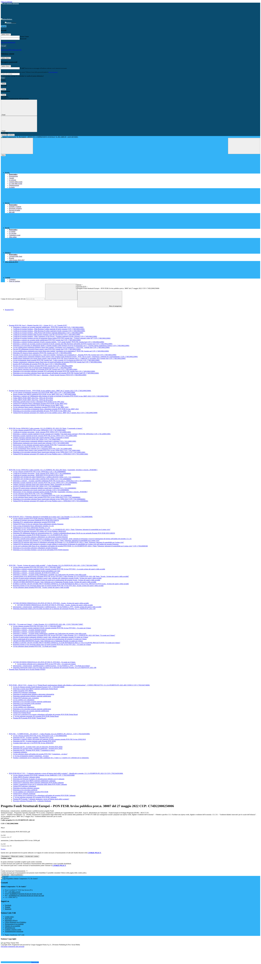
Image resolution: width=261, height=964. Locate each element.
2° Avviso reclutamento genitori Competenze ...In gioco (31, 756)
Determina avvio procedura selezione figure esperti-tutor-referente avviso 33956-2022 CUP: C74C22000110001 (49, 452)
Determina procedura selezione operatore (26, 788)
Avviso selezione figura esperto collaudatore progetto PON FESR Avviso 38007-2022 (40, 407)
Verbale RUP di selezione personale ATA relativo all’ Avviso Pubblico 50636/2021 (39, 531)
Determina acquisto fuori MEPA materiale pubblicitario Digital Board (35, 689)
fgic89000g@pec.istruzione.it (26, 895)
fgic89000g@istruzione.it (25, 894)
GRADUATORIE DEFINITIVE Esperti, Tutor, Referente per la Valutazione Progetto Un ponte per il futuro (48, 641)
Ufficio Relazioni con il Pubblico (15, 922)
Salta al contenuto (6, 2)
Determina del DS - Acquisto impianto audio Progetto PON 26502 (34, 741)
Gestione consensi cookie (13, 929)
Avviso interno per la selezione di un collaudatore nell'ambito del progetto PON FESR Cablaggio (44, 795)
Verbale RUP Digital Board (22, 705)
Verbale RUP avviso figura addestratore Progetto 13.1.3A (31, 528)
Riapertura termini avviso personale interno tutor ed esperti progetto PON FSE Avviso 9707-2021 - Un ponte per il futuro (52, 644)
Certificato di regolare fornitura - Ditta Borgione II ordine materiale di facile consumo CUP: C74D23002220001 (49, 331)
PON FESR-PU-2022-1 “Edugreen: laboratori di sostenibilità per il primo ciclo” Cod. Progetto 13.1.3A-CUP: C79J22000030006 (51, 517)
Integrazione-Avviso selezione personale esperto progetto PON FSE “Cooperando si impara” (43, 445)
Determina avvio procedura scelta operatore (27, 703)
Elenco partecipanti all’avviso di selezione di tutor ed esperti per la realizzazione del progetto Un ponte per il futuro (50, 639)
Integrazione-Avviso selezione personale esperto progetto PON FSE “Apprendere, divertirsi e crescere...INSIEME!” (50, 492)
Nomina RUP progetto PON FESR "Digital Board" (29, 718)
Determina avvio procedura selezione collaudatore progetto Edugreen (35, 548)
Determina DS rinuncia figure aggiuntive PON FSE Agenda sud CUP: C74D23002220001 (42, 353)
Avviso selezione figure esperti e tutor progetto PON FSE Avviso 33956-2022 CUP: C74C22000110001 (46, 450)
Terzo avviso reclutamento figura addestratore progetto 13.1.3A (33, 526)
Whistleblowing (10, 928)
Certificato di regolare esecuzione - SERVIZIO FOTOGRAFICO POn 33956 (38, 475)
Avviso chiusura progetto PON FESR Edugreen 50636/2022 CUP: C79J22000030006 (41, 518)
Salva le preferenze (16, 875)
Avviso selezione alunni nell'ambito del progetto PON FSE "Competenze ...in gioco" (40, 754)
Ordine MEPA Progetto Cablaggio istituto (26, 777)
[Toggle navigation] (17, 146)
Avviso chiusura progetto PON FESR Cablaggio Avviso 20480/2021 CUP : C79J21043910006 (44, 775)
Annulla (4, 135)
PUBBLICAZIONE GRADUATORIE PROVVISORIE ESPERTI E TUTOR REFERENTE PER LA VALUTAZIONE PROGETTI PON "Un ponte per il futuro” (66, 643)
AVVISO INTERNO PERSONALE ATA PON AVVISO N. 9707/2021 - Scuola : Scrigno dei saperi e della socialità (51, 603)
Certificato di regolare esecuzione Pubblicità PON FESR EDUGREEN (36, 520)
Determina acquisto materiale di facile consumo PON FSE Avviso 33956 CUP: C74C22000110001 (45, 436)
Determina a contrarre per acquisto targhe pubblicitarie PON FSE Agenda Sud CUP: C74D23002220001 (47, 340)
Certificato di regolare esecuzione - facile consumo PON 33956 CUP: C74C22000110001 (42, 432)
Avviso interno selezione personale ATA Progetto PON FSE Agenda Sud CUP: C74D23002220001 (45, 369)
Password (23, 39)
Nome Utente (24, 36)
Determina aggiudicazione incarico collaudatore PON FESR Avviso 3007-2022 (38, 402)
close (3, 155)
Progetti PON (81, 286)
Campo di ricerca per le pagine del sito (13, 299)
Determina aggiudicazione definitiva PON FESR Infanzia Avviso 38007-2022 (38, 405)
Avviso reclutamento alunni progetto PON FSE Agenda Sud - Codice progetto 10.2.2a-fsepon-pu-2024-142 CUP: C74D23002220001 (56, 360)
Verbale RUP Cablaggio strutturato (24, 793)
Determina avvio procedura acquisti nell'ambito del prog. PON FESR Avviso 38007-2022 (42, 411)
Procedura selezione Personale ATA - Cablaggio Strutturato (32, 801)
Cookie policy (9, 917)
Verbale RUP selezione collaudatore (24, 692)
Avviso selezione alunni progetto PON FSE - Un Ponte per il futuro (34, 646)
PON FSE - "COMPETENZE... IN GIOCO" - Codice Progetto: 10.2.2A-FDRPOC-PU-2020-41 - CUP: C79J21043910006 (49, 734)
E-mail (22, 68)
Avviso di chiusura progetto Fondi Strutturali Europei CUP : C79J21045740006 (38, 687)
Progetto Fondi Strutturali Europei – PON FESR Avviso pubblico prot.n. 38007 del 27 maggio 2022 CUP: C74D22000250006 (50, 391)
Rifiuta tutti (17, 856)
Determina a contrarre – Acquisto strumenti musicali (29, 630)
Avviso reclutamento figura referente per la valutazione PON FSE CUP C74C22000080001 (42, 495)
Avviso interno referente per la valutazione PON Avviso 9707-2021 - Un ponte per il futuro (46, 664)
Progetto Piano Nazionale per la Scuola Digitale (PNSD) (27, 669)
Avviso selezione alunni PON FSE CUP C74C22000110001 (32, 447)
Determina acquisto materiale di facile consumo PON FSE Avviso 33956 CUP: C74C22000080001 (45, 482)
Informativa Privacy (11, 920)
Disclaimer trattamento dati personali (12, 946)
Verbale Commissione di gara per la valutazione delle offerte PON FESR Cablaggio (40, 784)
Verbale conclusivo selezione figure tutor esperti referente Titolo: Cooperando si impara (41, 437)
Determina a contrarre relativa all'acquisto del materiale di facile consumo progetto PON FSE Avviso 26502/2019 (49, 739)
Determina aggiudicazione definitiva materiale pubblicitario (32, 696)
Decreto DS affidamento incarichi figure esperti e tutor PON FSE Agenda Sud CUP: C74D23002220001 (47, 349)
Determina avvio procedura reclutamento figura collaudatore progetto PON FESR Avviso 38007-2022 (46, 409)
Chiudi (3, 83)
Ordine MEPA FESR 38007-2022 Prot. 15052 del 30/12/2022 (33, 398)
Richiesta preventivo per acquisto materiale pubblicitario (31, 711)
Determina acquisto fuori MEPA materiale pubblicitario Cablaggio (34, 781)
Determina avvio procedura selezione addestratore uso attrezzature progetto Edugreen (40, 537)
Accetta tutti (31, 856)
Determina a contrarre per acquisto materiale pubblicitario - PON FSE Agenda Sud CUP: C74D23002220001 (48, 327)
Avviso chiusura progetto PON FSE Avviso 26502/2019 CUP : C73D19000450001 (40, 736)
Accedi (4, 26)
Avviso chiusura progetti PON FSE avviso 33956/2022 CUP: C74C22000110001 (39, 430)
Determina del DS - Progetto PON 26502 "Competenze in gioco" (34, 750)
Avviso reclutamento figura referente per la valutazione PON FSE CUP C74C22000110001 (42, 448)
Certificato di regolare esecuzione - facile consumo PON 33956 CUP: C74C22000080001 (42, 473)
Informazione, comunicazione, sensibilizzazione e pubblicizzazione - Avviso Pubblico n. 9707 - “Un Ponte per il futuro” (51, 666)
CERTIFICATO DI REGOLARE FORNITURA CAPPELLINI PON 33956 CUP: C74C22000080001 (46, 477)
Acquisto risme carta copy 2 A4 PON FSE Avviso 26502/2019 (33, 743)
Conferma (11, 135)
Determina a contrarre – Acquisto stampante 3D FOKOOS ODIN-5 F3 (36, 573)
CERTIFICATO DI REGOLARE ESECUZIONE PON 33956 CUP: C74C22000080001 (42, 479)
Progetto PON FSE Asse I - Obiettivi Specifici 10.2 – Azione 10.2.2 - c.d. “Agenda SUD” (38, 325)
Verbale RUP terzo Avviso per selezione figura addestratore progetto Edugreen (38, 524)
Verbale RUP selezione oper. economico (26, 698)
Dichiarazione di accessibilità (14, 924)
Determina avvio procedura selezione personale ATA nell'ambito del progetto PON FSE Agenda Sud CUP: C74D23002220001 (54, 371)
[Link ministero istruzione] (10, 3)
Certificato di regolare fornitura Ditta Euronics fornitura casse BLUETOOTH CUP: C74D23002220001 (46, 334)
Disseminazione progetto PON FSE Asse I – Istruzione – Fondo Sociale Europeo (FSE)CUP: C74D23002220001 (49, 375)
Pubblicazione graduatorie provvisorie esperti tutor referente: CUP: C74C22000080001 (41, 490)
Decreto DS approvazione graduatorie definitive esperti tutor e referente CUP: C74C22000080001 (44, 488)
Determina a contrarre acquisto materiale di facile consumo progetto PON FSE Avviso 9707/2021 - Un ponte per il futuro (52, 628)
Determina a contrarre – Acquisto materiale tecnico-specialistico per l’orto (36, 571)
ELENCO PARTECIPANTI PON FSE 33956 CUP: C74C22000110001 (36, 439)
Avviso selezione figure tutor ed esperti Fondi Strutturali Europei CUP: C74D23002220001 (42, 367)
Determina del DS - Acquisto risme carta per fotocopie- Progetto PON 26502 (37, 747)
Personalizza (5, 856)
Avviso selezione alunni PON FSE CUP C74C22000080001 (32, 493)
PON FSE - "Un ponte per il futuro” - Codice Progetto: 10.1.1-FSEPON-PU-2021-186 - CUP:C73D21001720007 (46, 624)
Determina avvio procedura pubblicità (25, 790)
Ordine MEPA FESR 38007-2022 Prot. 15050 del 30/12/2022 (33, 400)
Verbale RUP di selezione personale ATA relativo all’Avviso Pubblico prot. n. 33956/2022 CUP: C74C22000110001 (50, 454)
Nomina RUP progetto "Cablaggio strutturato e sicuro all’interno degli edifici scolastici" (41, 799)
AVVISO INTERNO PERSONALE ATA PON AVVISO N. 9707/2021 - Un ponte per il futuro (44, 662)
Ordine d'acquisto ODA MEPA (23, 690)
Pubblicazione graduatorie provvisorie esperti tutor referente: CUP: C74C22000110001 (41, 443)
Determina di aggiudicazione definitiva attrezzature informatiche (33, 694)
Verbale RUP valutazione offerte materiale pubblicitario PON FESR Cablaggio (38, 782)
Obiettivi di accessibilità (12, 926)
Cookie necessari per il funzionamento (13, 871)
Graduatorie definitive (20, 752)
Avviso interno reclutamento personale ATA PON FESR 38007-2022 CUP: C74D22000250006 (44, 392)
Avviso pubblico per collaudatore (23, 700)
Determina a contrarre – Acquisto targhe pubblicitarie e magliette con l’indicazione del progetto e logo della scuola (49, 574)
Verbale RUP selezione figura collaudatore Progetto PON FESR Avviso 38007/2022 (40, 403)
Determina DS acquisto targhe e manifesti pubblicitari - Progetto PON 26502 (37, 748)
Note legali (8, 918)
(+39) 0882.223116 (14, 892)
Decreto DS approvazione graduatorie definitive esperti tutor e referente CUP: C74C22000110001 (44, 441)
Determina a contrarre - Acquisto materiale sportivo (29, 632)
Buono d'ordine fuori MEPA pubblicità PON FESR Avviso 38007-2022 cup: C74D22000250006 (44, 394)
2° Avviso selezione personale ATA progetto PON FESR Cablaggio (34, 797)
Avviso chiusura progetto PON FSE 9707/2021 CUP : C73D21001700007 (37, 626)
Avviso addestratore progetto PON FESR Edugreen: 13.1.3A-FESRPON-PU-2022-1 (40, 535)
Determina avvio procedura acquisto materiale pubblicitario (32, 701)
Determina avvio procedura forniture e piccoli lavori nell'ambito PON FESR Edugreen (41, 550)
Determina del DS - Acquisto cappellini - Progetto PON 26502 (33, 737)
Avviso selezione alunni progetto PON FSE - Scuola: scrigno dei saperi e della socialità (41, 587)
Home (79, 285)
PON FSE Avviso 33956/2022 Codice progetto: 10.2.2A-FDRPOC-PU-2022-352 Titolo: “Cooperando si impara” (46, 428)
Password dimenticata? (8, 42)
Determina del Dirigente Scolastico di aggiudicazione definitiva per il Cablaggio (38, 779)
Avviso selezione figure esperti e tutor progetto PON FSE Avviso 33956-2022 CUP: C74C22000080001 (46, 497)
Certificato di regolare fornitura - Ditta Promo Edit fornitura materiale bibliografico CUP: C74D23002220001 (48, 333)
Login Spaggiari (53, 72)
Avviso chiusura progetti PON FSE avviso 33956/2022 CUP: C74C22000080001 (39, 471)
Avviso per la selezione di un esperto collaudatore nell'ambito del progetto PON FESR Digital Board (45, 714)
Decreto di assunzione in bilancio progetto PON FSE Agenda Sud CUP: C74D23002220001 (43, 366)
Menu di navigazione (115, 306)
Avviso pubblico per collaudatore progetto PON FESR (30, 792)
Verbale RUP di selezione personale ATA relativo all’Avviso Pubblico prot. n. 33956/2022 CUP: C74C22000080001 (50, 501)
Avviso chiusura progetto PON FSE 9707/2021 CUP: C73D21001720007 (37, 567)
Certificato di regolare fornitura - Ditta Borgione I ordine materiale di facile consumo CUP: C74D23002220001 (49, 329)
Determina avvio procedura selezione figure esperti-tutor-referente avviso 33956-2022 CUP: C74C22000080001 (49, 499)
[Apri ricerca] (244, 146)
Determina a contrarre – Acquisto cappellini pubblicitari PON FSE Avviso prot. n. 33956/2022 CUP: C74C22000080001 (52, 481)
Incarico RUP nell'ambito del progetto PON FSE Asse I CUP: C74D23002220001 (39, 364)
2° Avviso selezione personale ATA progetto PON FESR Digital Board (36, 716)
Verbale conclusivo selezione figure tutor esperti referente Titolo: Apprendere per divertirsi (42, 484)
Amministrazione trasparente (14, 931)
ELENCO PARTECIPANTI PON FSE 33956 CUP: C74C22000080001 (36, 486)
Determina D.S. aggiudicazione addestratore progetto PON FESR (34, 522)
